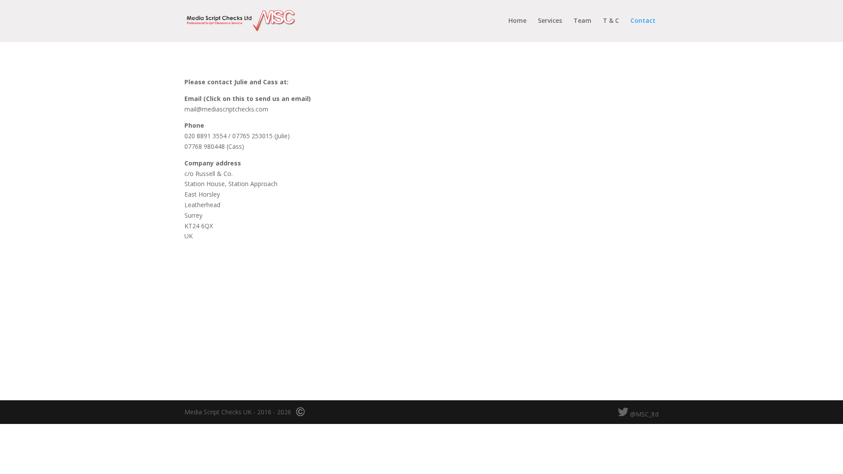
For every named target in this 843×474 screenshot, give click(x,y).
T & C (611, 21)
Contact (643, 21)
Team (582, 21)
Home (517, 21)
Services (550, 21)
